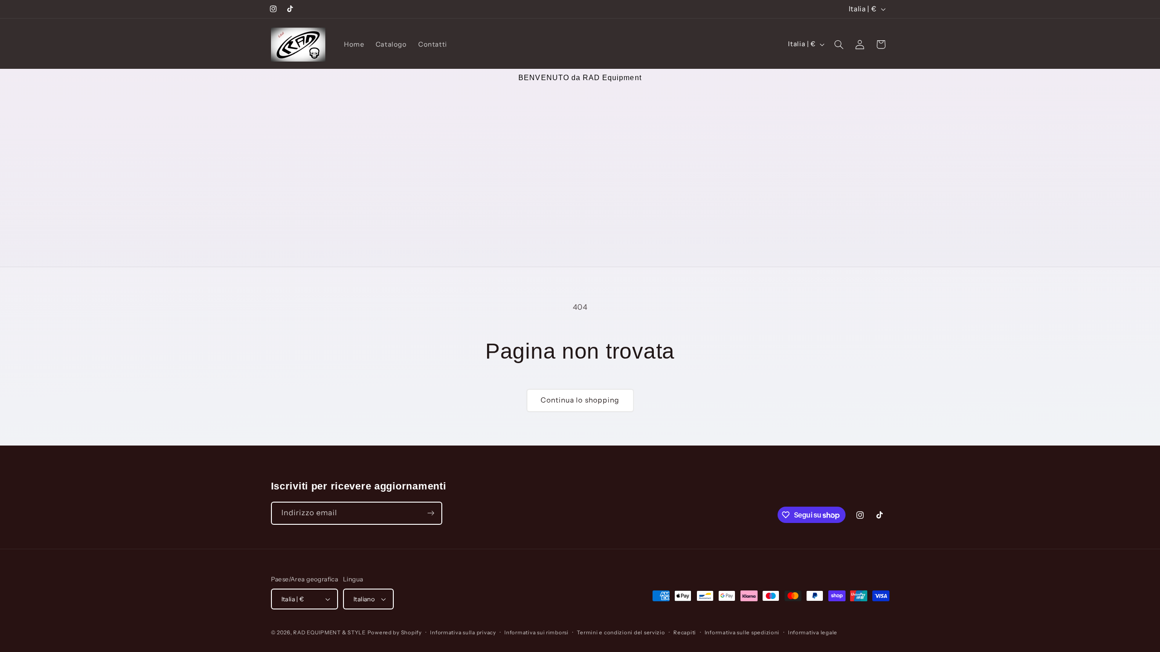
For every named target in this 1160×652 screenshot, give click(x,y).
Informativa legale (812, 632)
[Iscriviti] (430, 513)
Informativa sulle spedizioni (742, 632)
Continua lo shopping (580, 400)
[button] (838, 44)
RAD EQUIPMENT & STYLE (329, 632)
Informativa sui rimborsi (536, 632)
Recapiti (684, 632)
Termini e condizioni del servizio (621, 632)
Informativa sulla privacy (463, 632)
